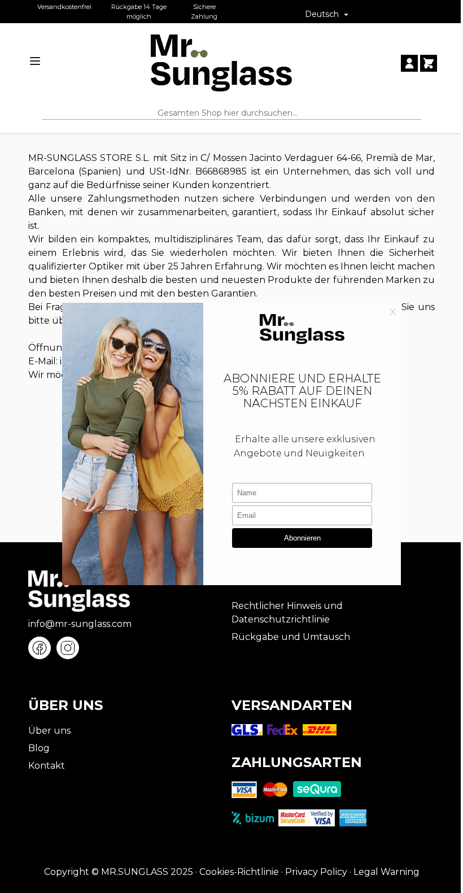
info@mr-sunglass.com (80, 623)
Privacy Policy (316, 871)
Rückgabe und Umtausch (290, 636)
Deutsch (322, 14)
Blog (39, 748)
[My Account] (409, 63)
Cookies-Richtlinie (239, 871)
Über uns (49, 730)
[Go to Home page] (221, 63)
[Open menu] (35, 61)
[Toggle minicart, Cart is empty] (428, 63)
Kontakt (46, 765)
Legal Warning (386, 871)
